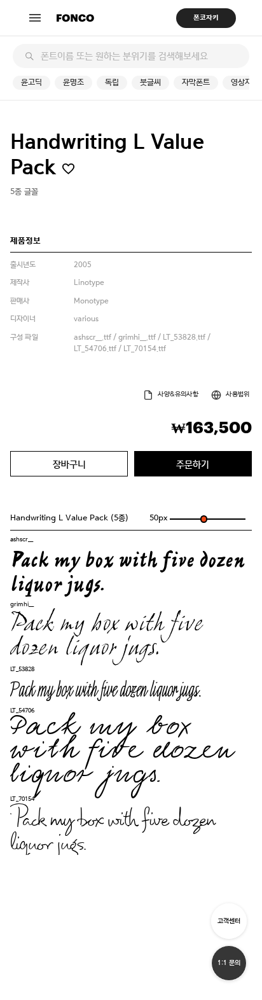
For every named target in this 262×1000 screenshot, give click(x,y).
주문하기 (192, 464)
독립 (112, 82)
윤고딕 (31, 82)
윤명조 (73, 82)
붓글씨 (150, 82)
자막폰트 (196, 82)
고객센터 (228, 921)
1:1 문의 (228, 963)
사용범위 (237, 394)
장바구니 (69, 464)
